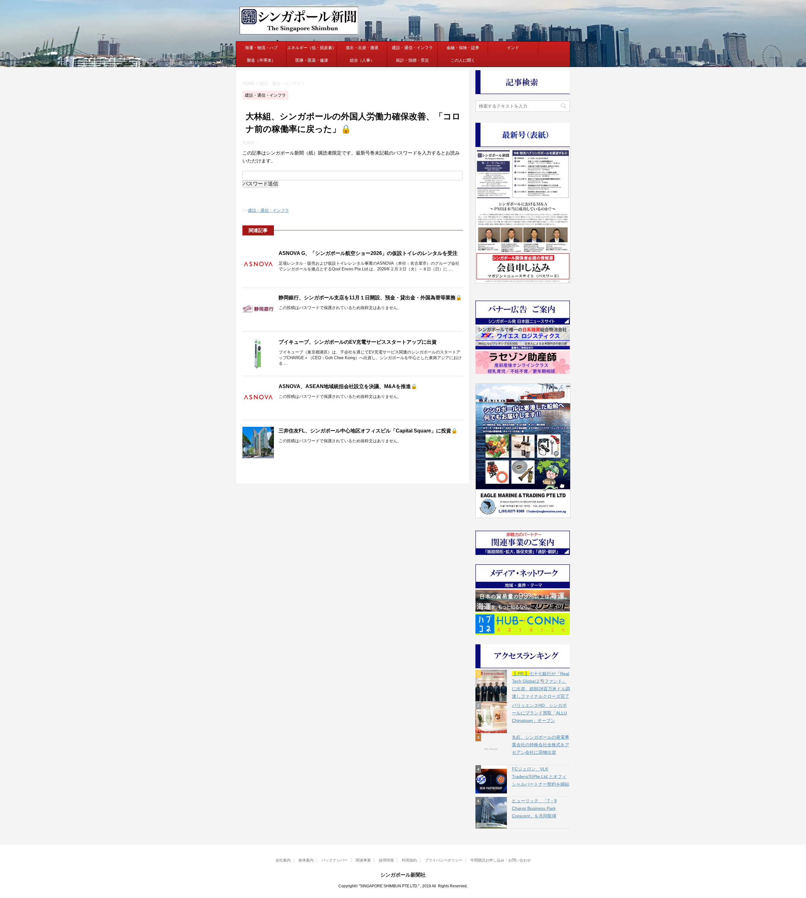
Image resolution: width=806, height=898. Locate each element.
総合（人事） (362, 60)
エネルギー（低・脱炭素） (311, 47)
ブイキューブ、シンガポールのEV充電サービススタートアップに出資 (358, 342)
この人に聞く (463, 60)
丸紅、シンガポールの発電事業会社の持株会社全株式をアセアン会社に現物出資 (540, 745)
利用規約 (409, 860)
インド (513, 47)
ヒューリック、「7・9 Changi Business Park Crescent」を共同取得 (534, 808)
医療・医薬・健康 (311, 60)
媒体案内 (306, 860)
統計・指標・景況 (412, 60)
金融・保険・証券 (462, 47)
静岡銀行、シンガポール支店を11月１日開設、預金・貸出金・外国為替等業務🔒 (370, 297)
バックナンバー (334, 860)
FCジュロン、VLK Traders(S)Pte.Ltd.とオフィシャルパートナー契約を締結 (540, 776)
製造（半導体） (261, 60)
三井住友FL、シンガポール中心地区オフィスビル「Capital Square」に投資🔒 (368, 430)
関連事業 (363, 860)
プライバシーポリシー (444, 860)
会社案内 (283, 860)
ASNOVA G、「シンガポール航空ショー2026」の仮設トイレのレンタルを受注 (368, 253)
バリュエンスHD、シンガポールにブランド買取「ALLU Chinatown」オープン (539, 713)
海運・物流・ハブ (261, 47)
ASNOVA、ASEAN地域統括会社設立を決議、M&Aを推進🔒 (348, 386)
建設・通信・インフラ (412, 47)
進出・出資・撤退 (362, 47)
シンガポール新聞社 (403, 875)
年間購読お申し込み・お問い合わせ (500, 860)
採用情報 (386, 860)
